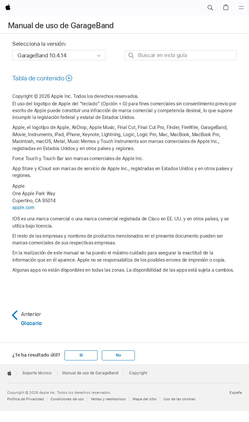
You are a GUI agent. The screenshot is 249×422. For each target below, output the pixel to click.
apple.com (23, 207)
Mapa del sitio (145, 399)
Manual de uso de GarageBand (61, 25)
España (236, 392)
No (118, 355)
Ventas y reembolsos (108, 399)
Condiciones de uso (67, 399)
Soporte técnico (37, 373)
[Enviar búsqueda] (131, 55)
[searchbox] (180, 55)
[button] (210, 8)
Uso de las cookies (179, 399)
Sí (81, 355)
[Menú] (241, 8)
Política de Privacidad (25, 399)
